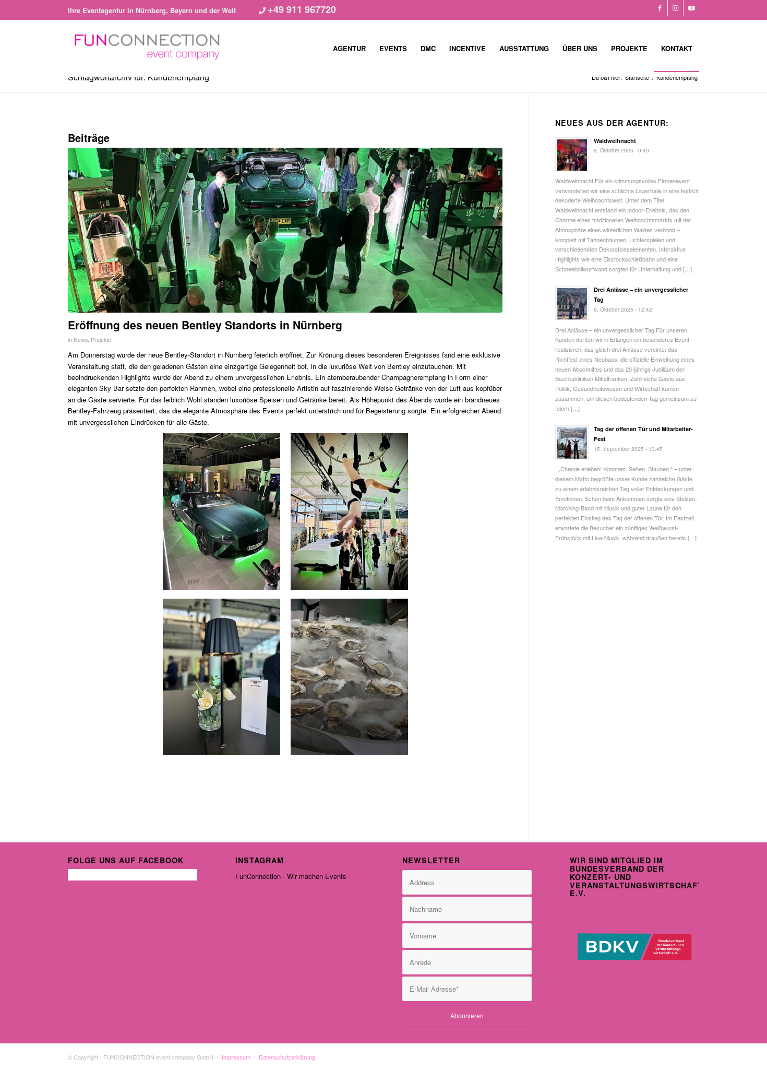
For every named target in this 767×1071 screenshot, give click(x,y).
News (81, 339)
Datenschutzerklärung (287, 1057)
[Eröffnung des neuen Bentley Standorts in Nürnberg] (285, 230)
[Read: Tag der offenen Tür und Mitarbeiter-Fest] (572, 442)
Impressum (236, 1057)
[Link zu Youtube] (691, 8)
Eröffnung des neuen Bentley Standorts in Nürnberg (205, 324)
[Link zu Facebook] (659, 8)
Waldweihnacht (615, 141)
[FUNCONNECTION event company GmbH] (146, 49)
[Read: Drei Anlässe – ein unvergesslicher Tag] (572, 303)
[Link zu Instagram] (675, 8)
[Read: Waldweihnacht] (572, 154)
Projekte (101, 339)
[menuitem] (349, 49)
